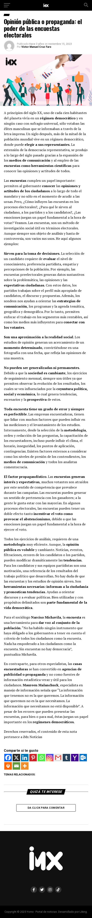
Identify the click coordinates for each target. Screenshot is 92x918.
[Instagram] (49, 757)
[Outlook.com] (83, 757)
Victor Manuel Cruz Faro (36, 46)
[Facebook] (8, 757)
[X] (16, 757)
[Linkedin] (24, 757)
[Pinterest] (33, 757)
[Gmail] (58, 757)
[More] (24, 766)
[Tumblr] (66, 757)
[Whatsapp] (41, 757)
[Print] (8, 766)
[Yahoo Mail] (75, 757)
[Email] (16, 766)
